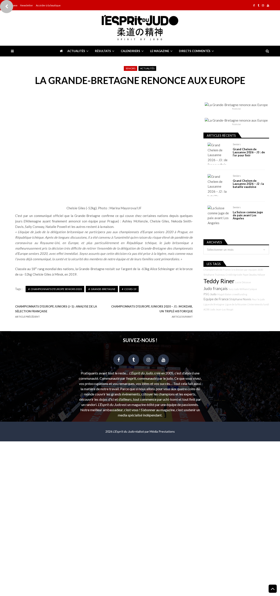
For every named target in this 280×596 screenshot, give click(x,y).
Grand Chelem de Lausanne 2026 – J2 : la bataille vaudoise (248, 184)
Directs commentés (194, 51)
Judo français (215, 288)
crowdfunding (239, 294)
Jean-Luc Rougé (224, 309)
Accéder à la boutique (48, 5)
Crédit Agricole (234, 274)
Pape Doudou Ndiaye (254, 274)
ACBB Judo (209, 309)
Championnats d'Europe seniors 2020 (56, 289)
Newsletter (26, 5)
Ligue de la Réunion (236, 304)
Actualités (76, 51)
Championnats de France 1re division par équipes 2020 (233, 269)
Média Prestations (162, 431)
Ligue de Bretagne (213, 304)
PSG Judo (210, 294)
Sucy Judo (233, 289)
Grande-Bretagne (103, 289)
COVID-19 (130, 289)
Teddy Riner (218, 281)
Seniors (130, 68)
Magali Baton (224, 294)
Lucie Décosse (243, 282)
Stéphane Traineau (214, 274)
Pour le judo (258, 299)
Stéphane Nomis (240, 299)
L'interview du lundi (258, 304)
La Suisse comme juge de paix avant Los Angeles (248, 215)
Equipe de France (216, 299)
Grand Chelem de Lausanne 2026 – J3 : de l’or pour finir (249, 152)
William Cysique (248, 289)
